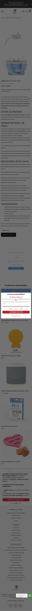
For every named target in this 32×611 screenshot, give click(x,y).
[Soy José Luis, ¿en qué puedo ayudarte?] (30, 595)
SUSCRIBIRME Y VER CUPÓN (16, 312)
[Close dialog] (30, 294)
